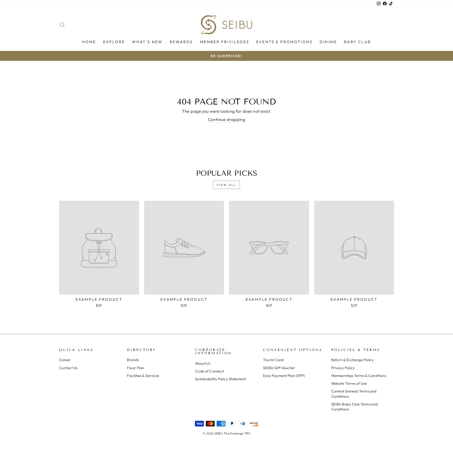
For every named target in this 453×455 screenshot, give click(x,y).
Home (89, 41)
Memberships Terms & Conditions (358, 375)
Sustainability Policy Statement (220, 379)
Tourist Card (273, 360)
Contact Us (68, 368)
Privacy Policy (343, 368)
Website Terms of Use (349, 383)
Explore (114, 41)
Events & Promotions (284, 41)
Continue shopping (226, 119)
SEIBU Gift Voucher (279, 368)
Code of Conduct (209, 371)
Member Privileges (224, 41)
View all (226, 185)
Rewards (181, 41)
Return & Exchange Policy (352, 360)
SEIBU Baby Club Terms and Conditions (354, 406)
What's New (147, 41)
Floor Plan (135, 368)
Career (65, 360)
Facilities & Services (143, 375)
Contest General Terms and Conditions (354, 393)
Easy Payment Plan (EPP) (284, 375)
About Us (202, 363)
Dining (328, 41)
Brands (133, 360)
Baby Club (357, 41)
